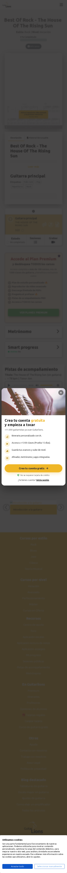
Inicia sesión (42, 480)
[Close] (61, 392)
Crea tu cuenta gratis (32, 468)
